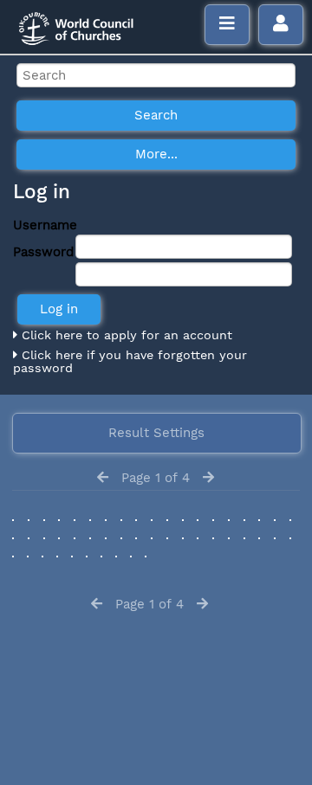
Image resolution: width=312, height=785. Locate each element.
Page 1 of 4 (155, 478)
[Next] (208, 478)
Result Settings (156, 433)
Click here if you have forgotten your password (130, 362)
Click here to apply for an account (124, 335)
